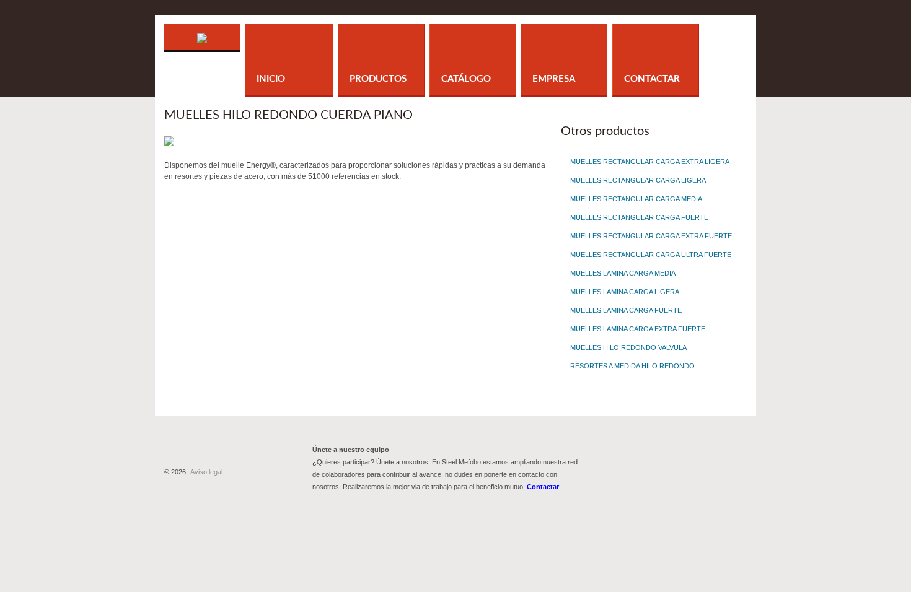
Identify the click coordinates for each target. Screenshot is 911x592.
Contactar (652, 79)
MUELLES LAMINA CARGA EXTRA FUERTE (637, 329)
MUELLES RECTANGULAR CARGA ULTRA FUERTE (650, 254)
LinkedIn (696, 460)
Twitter (662, 460)
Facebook (627, 460)
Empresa (553, 79)
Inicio (271, 79)
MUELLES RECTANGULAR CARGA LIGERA (638, 180)
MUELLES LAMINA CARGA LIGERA (624, 291)
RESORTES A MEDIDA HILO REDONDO (632, 366)
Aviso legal (206, 472)
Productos (378, 79)
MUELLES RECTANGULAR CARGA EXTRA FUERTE (651, 236)
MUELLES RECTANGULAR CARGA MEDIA (636, 198)
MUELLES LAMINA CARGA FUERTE (626, 310)
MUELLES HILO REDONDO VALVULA (628, 347)
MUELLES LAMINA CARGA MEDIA (623, 273)
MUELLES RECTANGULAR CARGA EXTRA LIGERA (649, 161)
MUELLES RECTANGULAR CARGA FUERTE (639, 217)
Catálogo (466, 79)
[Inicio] (202, 29)
